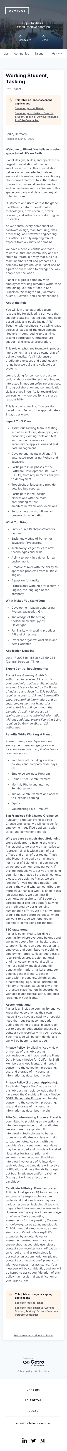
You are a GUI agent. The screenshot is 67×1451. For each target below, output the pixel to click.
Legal (33, 1411)
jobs (6, 53)
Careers (33, 1389)
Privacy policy (25, 1371)
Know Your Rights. (25, 997)
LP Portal (33, 1400)
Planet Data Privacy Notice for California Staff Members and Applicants (33, 1059)
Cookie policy (42, 1371)
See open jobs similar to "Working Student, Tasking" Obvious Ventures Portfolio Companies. (36, 117)
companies (21, 53)
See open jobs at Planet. (29, 108)
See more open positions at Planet (33, 1335)
